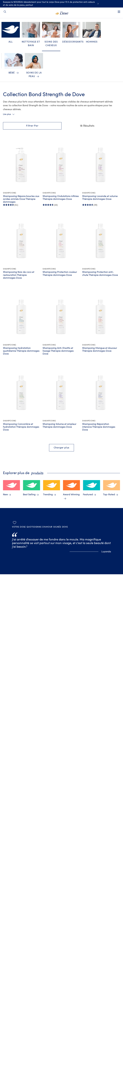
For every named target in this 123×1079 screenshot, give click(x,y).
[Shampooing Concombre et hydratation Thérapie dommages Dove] (21, 392)
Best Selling (29, 494)
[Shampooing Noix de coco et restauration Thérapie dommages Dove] (21, 240)
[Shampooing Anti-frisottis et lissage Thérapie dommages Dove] (61, 316)
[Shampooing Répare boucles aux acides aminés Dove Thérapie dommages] (21, 164)
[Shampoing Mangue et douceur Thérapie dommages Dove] (100, 316)
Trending (48, 494)
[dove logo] (61, 12)
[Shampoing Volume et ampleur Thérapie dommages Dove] (61, 392)
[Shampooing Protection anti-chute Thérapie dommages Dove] (100, 240)
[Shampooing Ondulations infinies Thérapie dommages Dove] (61, 164)
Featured (88, 494)
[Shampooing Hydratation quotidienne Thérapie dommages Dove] (21, 316)
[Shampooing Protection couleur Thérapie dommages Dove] (61, 240)
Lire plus (7, 114)
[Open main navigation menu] (119, 13)
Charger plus (61, 447)
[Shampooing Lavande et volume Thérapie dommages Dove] (100, 164)
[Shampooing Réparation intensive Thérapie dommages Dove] (100, 392)
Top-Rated (109, 494)
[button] (32, 125)
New (5, 494)
